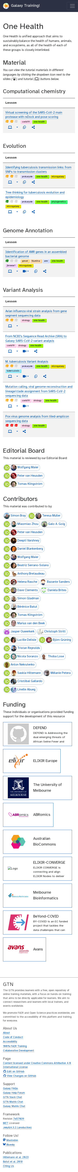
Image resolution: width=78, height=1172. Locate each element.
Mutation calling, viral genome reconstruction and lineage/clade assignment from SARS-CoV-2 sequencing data (38, 391)
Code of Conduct (13, 1037)
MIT (5, 1123)
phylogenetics (59, 202)
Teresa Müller (51, 515)
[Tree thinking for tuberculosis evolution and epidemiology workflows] (33, 211)
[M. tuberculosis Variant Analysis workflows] (44, 376)
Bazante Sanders (58, 582)
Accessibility (10, 1041)
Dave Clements (27, 590)
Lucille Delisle (26, 640)
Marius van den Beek (31, 623)
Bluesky (10, 1144)
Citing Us (8, 1166)
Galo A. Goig (56, 524)
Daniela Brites (57, 590)
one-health (39, 122)
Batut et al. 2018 (13, 1161)
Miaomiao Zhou (27, 524)
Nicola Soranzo (27, 656)
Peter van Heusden (30, 475)
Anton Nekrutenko (23, 664)
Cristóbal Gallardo (29, 681)
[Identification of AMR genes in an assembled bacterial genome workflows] (44, 271)
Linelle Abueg (26, 689)
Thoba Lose (56, 656)
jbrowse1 (11, 265)
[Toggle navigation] (72, 6)
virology (26, 320)
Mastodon (12, 1140)
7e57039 (18, 1119)
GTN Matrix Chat (13, 1102)
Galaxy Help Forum (14, 1093)
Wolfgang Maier (27, 467)
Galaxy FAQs (10, 1088)
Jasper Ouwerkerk (22, 631)
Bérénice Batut (27, 606)
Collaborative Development (18, 1050)
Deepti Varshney (28, 540)
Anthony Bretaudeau (30, 573)
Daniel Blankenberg (30, 548)
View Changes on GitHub (21, 1076)
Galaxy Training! (25, 6)
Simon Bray (18, 515)
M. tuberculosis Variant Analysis (26, 361)
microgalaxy (58, 176)
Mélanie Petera (61, 673)
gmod (25, 261)
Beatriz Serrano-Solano (33, 565)
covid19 (26, 122)
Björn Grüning (62, 640)
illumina (36, 261)
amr (46, 261)
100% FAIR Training (15, 1046)
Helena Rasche (27, 582)
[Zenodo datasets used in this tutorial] (24, 127)
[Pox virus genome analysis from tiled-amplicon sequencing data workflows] (24, 431)
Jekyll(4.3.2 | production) (17, 1127)
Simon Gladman (28, 598)
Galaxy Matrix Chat (14, 1106)
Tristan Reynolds (28, 648)
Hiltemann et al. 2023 (16, 1157)
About (6, 1033)
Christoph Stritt (55, 631)
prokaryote (27, 176)
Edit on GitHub (15, 1071)
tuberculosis (13, 371)
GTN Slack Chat (12, 1097)
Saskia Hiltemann (29, 673)
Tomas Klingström (29, 484)
